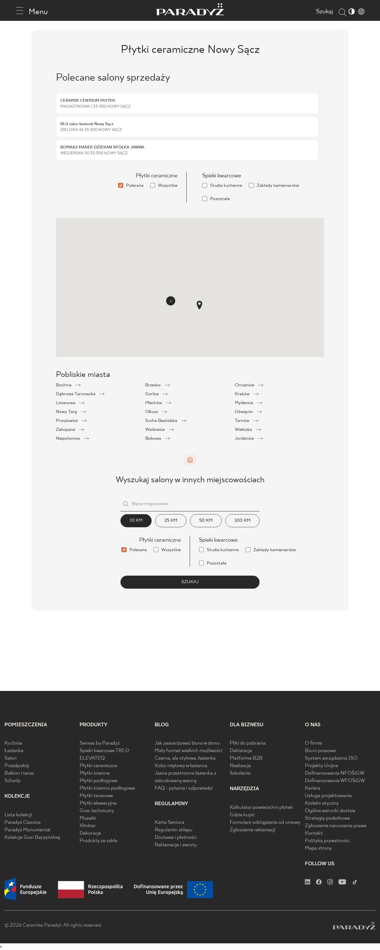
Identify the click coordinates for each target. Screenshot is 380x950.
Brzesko (153, 385)
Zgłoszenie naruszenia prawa (335, 826)
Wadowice (155, 429)
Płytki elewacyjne (98, 803)
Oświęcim (244, 411)
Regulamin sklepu (174, 830)
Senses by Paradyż (100, 743)
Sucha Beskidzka (161, 420)
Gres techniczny (97, 811)
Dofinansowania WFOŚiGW (335, 781)
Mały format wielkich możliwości (188, 751)
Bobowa (153, 438)
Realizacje (240, 766)
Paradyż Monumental (27, 830)
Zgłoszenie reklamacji (252, 830)
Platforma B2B (246, 758)
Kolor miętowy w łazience (181, 766)
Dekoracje (90, 833)
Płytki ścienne (95, 773)
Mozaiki (88, 818)
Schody (12, 781)
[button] (199, 305)
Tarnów (242, 420)
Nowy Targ (67, 411)
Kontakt (314, 833)
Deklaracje (241, 751)
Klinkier (88, 826)
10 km (136, 520)
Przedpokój (16, 766)
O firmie (313, 743)
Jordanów (245, 438)
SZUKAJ (190, 582)
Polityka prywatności (327, 841)
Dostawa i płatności (176, 837)
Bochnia (64, 385)
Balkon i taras (19, 773)
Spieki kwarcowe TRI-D (104, 751)
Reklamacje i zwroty (176, 845)
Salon (10, 758)
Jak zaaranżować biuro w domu (187, 743)
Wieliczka (244, 429)
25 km (170, 520)
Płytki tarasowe (96, 796)
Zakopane (66, 429)
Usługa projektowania (328, 796)
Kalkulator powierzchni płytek (261, 807)
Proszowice (67, 420)
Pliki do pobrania (248, 743)
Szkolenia (240, 773)
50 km (206, 520)
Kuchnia (13, 743)
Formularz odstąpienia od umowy (265, 822)
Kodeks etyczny (322, 803)
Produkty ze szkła (98, 841)
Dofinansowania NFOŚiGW (334, 773)
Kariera (312, 788)
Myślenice (244, 403)
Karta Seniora (169, 822)
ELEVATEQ (92, 758)
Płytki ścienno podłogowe (107, 788)
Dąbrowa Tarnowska (76, 394)
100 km (242, 520)
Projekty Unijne (321, 766)
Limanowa (66, 403)
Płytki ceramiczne (98, 766)
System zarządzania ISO (331, 758)
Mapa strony (318, 848)
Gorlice (152, 394)
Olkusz (152, 411)
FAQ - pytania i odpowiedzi (184, 788)
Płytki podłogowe (98, 781)
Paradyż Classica (22, 822)
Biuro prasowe (320, 751)
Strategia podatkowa (327, 818)
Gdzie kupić (242, 815)
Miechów (154, 403)
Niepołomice (68, 438)
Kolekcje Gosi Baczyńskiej (32, 837)
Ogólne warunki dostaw (330, 811)
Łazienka (13, 751)
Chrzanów (245, 385)
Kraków (243, 394)
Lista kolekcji (18, 815)
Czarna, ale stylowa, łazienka (185, 758)
